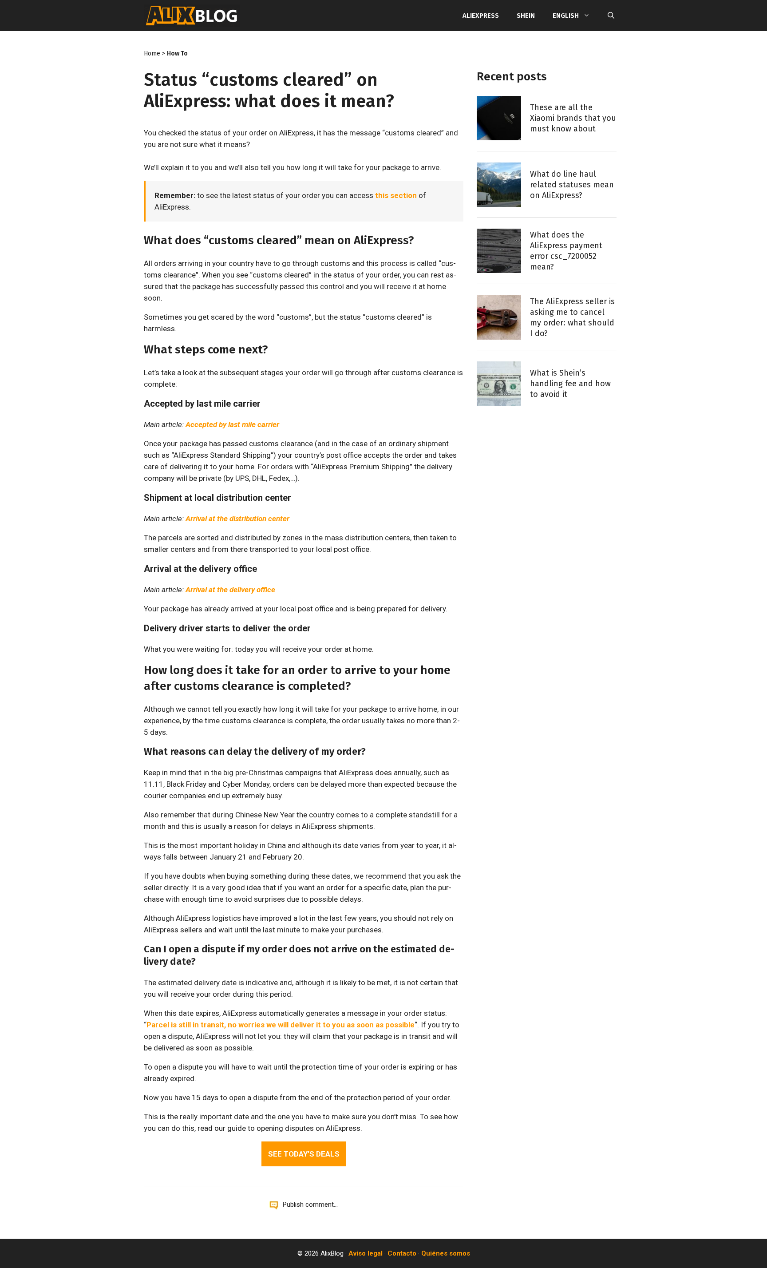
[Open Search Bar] (611, 15)
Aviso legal (365, 1253)
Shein (526, 16)
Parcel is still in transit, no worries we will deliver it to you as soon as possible (280, 1024)
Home (152, 53)
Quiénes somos (445, 1253)
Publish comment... (310, 1205)
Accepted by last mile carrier (232, 424)
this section (396, 195)
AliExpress (481, 16)
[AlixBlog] (192, 15)
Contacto (401, 1253)
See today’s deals (304, 1153)
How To (177, 53)
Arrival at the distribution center (237, 518)
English (566, 16)
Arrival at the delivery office (230, 589)
